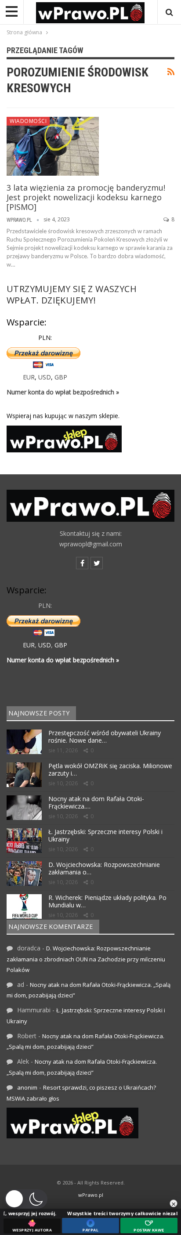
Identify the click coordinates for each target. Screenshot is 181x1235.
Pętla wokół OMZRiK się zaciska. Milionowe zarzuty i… (110, 769)
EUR (29, 377)
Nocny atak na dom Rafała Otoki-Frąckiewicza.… (96, 802)
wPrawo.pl (90, 1195)
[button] (25, 1199)
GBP (60, 377)
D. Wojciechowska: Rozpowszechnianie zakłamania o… (104, 868)
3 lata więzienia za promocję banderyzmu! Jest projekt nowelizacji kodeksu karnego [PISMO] (86, 197)
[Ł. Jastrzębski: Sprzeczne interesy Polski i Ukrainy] (24, 840)
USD (44, 377)
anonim (27, 1087)
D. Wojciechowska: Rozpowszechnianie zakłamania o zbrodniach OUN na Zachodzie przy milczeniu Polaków (86, 959)
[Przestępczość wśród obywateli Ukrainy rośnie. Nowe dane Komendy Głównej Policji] (24, 741)
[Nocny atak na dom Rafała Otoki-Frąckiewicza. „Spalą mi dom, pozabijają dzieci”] (24, 807)
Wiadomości (28, 121)
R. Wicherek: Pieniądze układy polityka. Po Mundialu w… (107, 901)
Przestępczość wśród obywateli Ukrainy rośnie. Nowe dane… (104, 736)
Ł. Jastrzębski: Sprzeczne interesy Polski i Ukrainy (105, 835)
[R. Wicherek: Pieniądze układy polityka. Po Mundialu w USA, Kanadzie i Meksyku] (24, 906)
